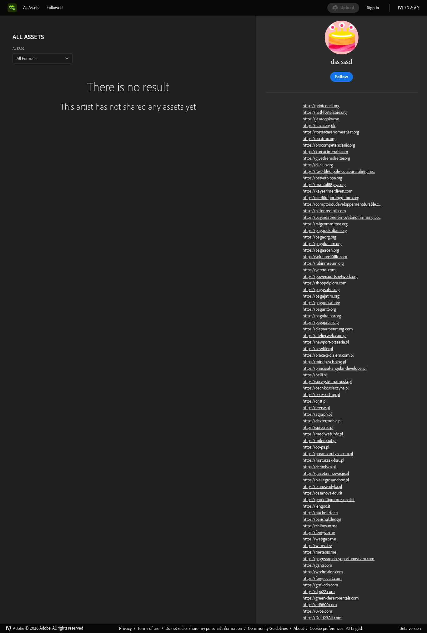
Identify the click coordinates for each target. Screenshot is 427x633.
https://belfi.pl (315, 375)
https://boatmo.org (319, 138)
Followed (55, 7)
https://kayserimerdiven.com (328, 191)
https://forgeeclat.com (322, 578)
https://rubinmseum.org (323, 263)
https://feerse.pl (316, 407)
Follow (341, 76)
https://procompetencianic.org (329, 145)
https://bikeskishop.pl (321, 394)
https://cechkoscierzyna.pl (326, 388)
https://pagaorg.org (319, 237)
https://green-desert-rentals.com (331, 598)
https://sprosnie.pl (318, 427)
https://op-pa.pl (316, 447)
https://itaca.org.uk (319, 125)
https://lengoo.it (316, 506)
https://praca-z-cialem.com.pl (328, 355)
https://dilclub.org (318, 165)
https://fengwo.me (319, 532)
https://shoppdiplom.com (325, 283)
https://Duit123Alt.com (322, 617)
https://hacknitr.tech (320, 512)
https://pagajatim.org (321, 296)
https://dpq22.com (319, 591)
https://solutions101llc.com (325, 256)
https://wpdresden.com (323, 572)
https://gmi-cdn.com (320, 585)
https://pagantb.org (319, 309)
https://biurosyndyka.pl (322, 486)
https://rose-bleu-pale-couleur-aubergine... (339, 171)
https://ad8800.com (320, 604)
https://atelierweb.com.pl (324, 335)
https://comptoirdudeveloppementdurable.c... (341, 204)
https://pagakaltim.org (322, 243)
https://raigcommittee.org (325, 224)
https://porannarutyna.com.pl (328, 453)
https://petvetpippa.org (322, 178)
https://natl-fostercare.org (325, 112)
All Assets (31, 7)
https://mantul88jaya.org (324, 184)
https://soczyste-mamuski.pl (327, 381)
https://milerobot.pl (319, 440)
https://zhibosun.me (320, 526)
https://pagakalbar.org (322, 316)
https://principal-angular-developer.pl (334, 368)
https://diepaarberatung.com (328, 329)
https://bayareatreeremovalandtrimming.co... (341, 217)
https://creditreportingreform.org (331, 197)
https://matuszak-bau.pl (323, 460)
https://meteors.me (319, 552)
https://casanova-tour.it (322, 493)
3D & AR (411, 8)
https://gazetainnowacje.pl (326, 473)
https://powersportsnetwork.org (330, 276)
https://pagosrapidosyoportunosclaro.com (338, 558)
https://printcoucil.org (321, 105)
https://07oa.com (317, 611)
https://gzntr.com (317, 565)
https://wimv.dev (317, 545)
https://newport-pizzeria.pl (326, 342)
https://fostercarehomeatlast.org (331, 132)
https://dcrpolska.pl (319, 467)
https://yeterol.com (319, 270)
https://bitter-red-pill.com (324, 211)
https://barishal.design (322, 519)
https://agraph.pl (317, 414)
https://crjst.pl (314, 401)
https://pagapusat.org (321, 302)
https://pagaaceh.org (321, 250)
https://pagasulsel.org (321, 289)
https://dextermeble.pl (322, 421)
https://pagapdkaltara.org (325, 230)
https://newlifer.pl (318, 348)
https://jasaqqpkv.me (321, 119)
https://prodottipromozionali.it (328, 499)
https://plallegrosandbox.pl (326, 480)
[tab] (31, 7)
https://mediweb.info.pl (323, 434)
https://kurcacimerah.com (325, 151)
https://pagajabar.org (321, 322)
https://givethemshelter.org (326, 158)
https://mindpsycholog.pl (324, 361)
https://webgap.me (319, 539)
